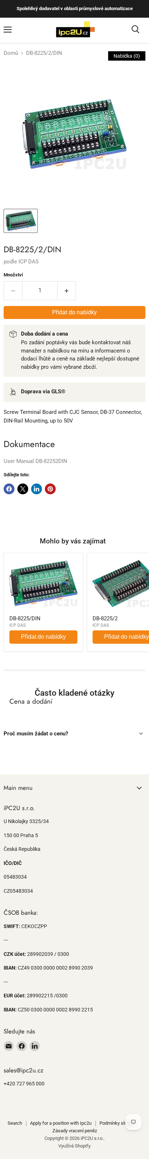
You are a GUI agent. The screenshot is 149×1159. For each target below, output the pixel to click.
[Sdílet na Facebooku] (9, 489)
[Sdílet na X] (22, 489)
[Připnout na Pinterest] (50, 489)
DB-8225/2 (105, 618)
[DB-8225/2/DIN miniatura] (20, 220)
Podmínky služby (116, 1123)
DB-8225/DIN (25, 618)
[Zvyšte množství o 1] (67, 290)
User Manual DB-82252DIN (35, 461)
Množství (13, 274)
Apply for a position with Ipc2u (60, 1123)
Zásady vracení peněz (74, 1130)
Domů (11, 53)
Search (15, 1123)
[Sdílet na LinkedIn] (36, 489)
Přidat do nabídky (43, 637)
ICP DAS (28, 261)
